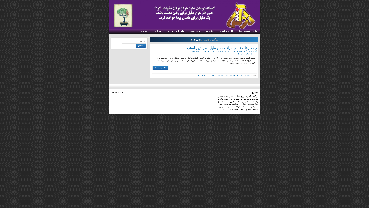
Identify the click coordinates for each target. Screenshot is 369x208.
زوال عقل (241, 54)
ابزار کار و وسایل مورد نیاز (233, 51)
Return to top (117, 92)
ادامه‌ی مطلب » (160, 68)
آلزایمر (245, 51)
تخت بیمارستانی (230, 75)
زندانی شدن (220, 75)
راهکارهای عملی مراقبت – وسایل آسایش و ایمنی (222, 47)
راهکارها (247, 54)
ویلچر (199, 75)
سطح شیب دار (210, 75)
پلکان (238, 75)
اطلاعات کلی (219, 51)
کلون (203, 75)
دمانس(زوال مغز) (208, 51)
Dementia (251, 51)
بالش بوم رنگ (245, 75)
